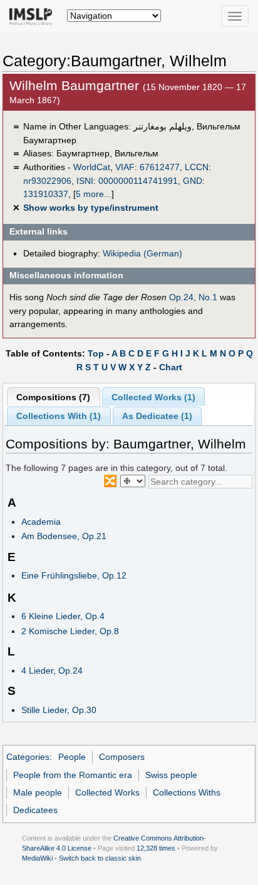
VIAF (125, 167)
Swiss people (171, 775)
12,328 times (156, 848)
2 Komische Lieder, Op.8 (70, 631)
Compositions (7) (53, 397)
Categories (27, 757)
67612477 (160, 167)
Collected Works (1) (153, 397)
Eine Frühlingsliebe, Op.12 (73, 575)
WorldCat (91, 167)
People (72, 757)
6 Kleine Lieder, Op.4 (63, 616)
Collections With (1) (58, 416)
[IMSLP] (33, 15)
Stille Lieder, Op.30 (58, 710)
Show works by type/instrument (90, 208)
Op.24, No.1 (193, 297)
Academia (41, 522)
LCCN (197, 167)
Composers (122, 757)
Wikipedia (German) (142, 253)
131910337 (45, 194)
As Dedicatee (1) (157, 416)
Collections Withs (186, 792)
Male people (37, 792)
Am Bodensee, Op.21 (63, 536)
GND (192, 181)
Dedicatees (35, 810)
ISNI (84, 181)
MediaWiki (37, 858)
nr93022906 (47, 181)
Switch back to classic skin (100, 858)
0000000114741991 (138, 181)
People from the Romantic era (72, 775)
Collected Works (107, 792)
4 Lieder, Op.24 (52, 670)
